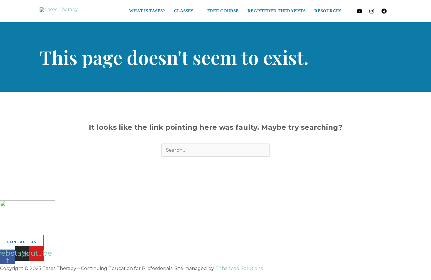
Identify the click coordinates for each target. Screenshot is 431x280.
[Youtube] (359, 11)
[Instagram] (371, 11)
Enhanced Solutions (239, 268)
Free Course (223, 10)
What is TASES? (147, 10)
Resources (327, 10)
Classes (183, 10)
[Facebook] (384, 11)
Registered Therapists (276, 10)
